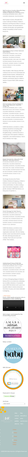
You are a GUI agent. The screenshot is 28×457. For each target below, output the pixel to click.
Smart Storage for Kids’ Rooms (12, 211)
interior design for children (14, 271)
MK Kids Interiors (9, 14)
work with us (23, 415)
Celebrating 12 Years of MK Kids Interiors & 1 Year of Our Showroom (13, 264)
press (21, 418)
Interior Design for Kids (10, 61)
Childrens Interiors (14, 57)
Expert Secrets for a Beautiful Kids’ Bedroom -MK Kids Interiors (13, 160)
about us (17, 423)
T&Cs (21, 423)
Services (5, 123)
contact (16, 418)
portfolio (17, 421)
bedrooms (6, 55)
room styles (20, 121)
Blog (10, 109)
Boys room (16, 109)
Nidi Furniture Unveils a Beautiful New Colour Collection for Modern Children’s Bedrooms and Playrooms (14, 11)
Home (23, 59)
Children (11, 55)
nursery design (13, 63)
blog (21, 413)
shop (16, 413)
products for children (14, 65)
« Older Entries (6, 295)
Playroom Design (18, 119)
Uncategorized (19, 16)
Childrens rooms (8, 59)
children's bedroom (8, 16)
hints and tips (17, 59)
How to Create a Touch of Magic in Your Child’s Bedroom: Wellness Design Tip (13, 105)
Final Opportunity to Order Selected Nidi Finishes (13, 51)
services (17, 415)
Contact (21, 113)
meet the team (23, 421)
